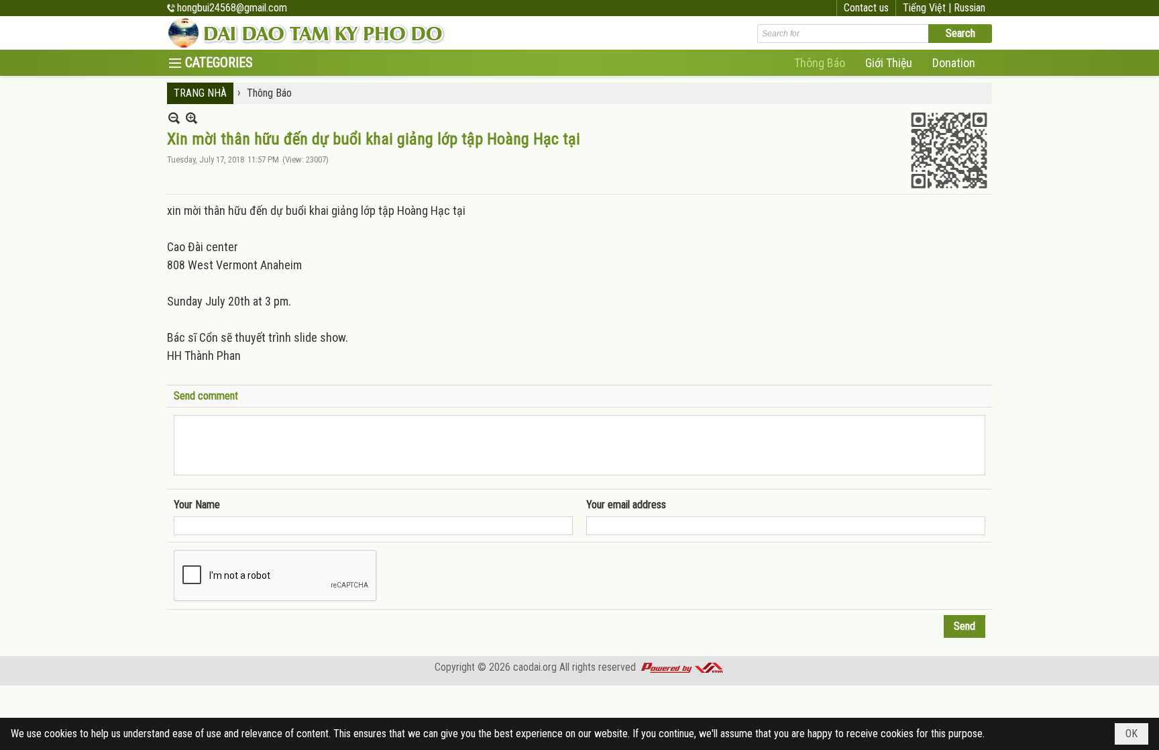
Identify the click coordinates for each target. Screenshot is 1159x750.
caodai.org (535, 667)
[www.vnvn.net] (681, 667)
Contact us (866, 7)
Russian (969, 7)
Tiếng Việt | (928, 7)
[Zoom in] (174, 118)
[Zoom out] (191, 118)
